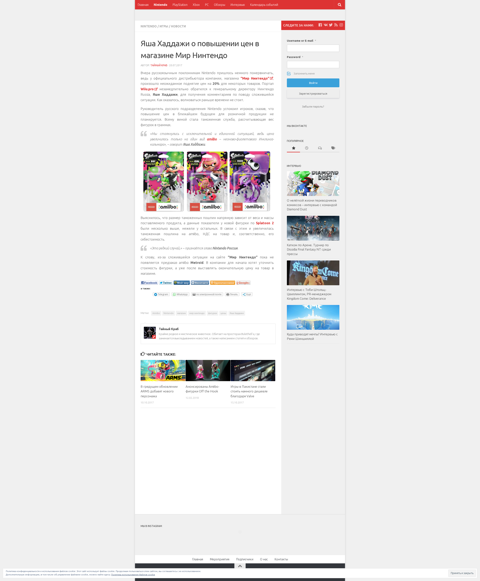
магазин (181, 313)
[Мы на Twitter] (331, 25)
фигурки (212, 313)
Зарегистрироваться (313, 93)
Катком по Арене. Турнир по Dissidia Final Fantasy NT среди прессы (309, 249)
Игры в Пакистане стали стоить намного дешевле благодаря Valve (249, 391)
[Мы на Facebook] (320, 25)
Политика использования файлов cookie (133, 574)
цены (223, 313)
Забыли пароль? (313, 106)
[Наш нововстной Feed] (336, 25)
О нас (264, 559)
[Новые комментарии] (319, 148)
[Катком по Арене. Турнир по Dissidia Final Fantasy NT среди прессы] (313, 228)
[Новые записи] (306, 148)
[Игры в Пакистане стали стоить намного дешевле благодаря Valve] (253, 370)
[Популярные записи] (293, 148)
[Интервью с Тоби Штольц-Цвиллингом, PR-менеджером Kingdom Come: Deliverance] (313, 272)
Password (295, 57)
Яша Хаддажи (237, 313)
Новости (178, 26)
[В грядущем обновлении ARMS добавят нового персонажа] (163, 370)
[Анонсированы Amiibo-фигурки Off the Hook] (208, 370)
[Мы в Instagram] (341, 25)
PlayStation (180, 4)
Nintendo (160, 4)
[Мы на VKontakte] (325, 25)
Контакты (281, 559)
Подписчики (244, 559)
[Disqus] (208, 462)
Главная (143, 4)
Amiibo (156, 313)
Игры (164, 26)
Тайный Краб (158, 65)
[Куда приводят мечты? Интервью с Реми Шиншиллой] (313, 317)
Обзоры (219, 4)
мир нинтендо (197, 313)
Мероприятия (219, 559)
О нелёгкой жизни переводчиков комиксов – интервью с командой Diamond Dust (312, 205)
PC (207, 4)
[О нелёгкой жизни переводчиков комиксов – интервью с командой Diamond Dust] (313, 183)
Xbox (196, 4)
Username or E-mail (301, 40)
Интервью (237, 4)
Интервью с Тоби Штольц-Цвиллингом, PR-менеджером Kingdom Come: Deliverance (309, 294)
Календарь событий (264, 4)
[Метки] (332, 148)
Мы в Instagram (242, 538)
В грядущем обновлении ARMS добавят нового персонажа (159, 391)
